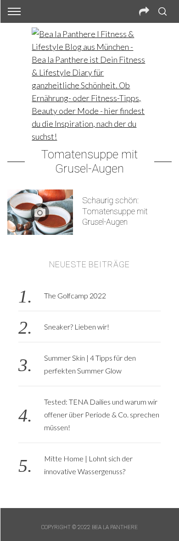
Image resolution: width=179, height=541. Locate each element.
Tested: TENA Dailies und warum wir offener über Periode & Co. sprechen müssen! (101, 414)
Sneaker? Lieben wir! (76, 326)
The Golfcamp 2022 (75, 295)
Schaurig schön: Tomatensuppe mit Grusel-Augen (115, 211)
